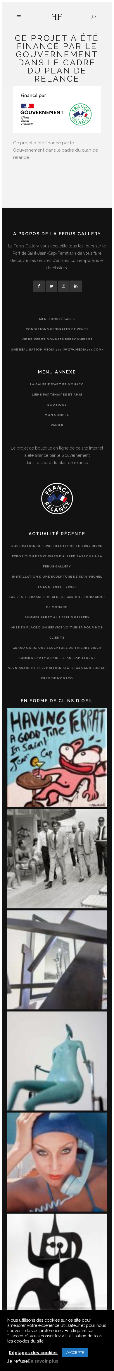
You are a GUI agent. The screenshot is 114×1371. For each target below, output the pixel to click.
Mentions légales (57, 319)
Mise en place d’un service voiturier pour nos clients (57, 632)
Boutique (57, 404)
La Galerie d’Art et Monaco (57, 384)
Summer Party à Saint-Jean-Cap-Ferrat (57, 658)
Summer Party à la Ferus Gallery (57, 617)
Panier (57, 425)
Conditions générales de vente (57, 329)
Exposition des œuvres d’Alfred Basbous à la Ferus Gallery (57, 561)
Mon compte (57, 414)
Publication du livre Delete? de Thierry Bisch (57, 546)
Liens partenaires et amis (57, 394)
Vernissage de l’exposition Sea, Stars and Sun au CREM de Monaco (57, 673)
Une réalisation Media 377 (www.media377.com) (57, 349)
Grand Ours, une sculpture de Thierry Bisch (57, 647)
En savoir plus (43, 1361)
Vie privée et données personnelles (57, 339)
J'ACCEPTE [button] (74, 1352)
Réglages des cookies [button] (33, 1352)
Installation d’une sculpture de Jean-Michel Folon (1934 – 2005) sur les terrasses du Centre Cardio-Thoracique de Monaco (57, 592)
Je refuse (17, 1361)
